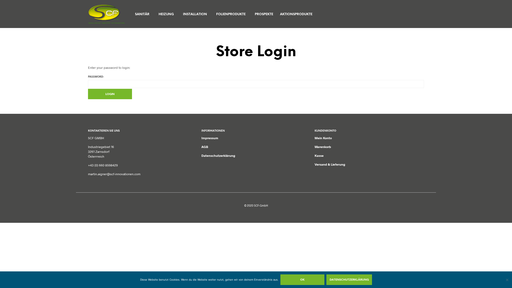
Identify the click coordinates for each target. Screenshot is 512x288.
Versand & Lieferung (330, 164)
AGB (204, 147)
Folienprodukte (231, 14)
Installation (195, 14)
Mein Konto (323, 138)
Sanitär (142, 14)
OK (302, 279)
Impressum (209, 138)
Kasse (319, 155)
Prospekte (264, 14)
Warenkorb (323, 147)
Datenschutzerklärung (218, 155)
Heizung (166, 14)
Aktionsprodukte (296, 14)
